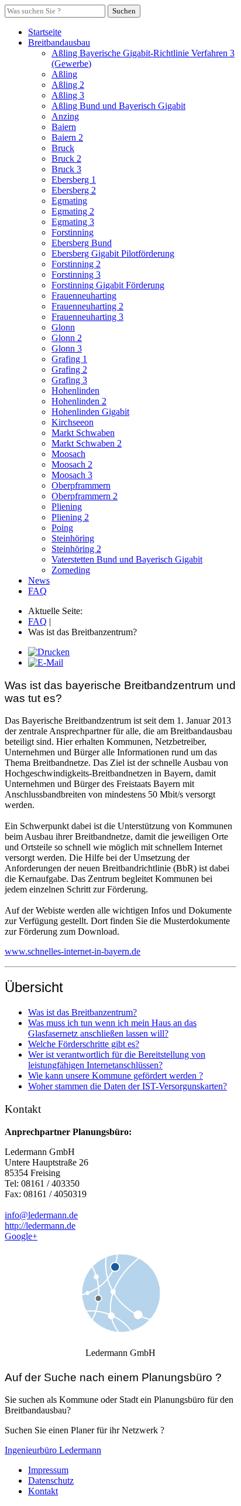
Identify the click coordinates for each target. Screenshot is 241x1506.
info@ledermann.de (41, 1215)
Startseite (44, 32)
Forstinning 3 (76, 275)
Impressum (48, 1470)
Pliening (66, 507)
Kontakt (43, 1491)
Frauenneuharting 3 (87, 317)
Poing (62, 528)
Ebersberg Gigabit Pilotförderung (112, 253)
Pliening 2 (70, 517)
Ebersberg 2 (73, 190)
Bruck (62, 148)
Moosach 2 (71, 464)
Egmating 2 (72, 211)
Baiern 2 (67, 137)
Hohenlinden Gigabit (90, 412)
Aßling (64, 74)
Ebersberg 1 (73, 180)
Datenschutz (51, 1480)
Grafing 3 (69, 380)
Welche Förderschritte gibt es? (83, 1044)
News (39, 580)
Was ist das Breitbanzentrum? (82, 1012)
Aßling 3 (67, 95)
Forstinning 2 (76, 264)
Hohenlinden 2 (78, 401)
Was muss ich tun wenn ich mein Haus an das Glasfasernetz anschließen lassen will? (112, 1028)
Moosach (68, 454)
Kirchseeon (72, 422)
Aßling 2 (67, 85)
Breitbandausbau (59, 42)
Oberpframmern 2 (84, 496)
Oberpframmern (81, 485)
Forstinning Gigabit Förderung (107, 285)
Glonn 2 (66, 338)
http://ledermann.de (40, 1226)
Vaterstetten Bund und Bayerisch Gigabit (126, 559)
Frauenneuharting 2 (87, 306)
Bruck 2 (66, 158)
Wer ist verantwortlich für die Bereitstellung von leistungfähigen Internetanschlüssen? (116, 1060)
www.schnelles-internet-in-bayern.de (72, 951)
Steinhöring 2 (76, 549)
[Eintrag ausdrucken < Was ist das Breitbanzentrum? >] (49, 652)
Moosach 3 (71, 475)
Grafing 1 (69, 359)
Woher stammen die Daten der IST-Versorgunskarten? (127, 1086)
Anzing (65, 116)
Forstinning (72, 232)
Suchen (124, 10)
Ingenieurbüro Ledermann (53, 1450)
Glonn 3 (66, 348)
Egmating (69, 201)
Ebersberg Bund (81, 243)
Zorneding (70, 570)
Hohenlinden (75, 391)
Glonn (63, 327)
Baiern (63, 127)
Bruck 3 (66, 169)
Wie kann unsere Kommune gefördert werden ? (115, 1076)
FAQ (37, 591)
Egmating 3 (72, 222)
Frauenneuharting (83, 296)
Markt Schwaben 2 (86, 443)
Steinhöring (72, 538)
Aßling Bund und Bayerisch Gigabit (118, 106)
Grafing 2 (69, 369)
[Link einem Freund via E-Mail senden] (45, 662)
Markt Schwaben (83, 433)
